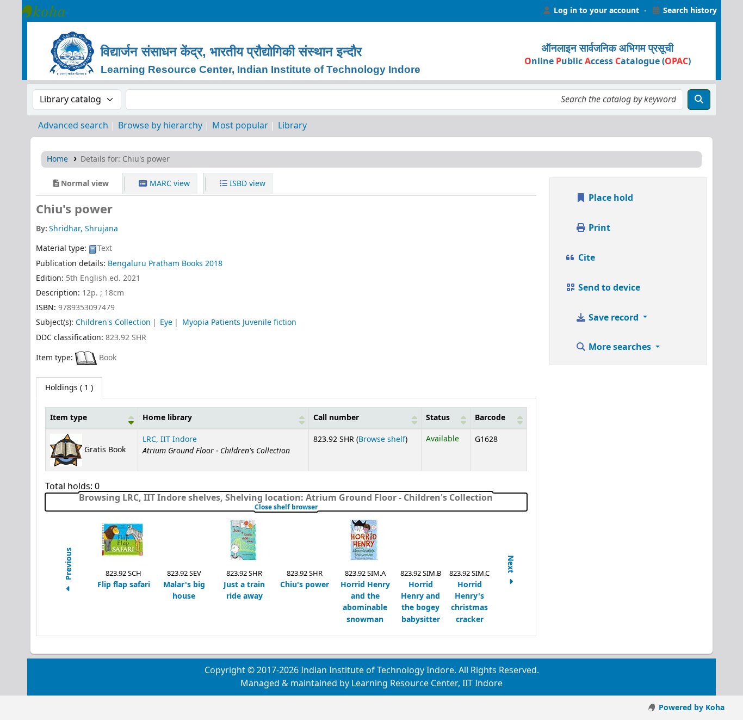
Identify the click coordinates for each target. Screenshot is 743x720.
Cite (585, 257)
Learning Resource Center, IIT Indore (49, 11)
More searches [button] (619, 347)
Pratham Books (175, 263)
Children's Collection (113, 322)
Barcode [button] (490, 417)
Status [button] (438, 417)
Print (598, 228)
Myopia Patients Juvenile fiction (239, 322)
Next (510, 565)
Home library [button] (167, 417)
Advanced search (73, 125)
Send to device (608, 287)
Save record (613, 317)
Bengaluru (127, 263)
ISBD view (246, 183)
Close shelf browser (320, 507)
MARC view (168, 183)
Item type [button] (68, 417)
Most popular (240, 125)
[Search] (699, 99)
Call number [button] (336, 417)
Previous (69, 564)
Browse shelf (381, 439)
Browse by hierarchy (160, 125)
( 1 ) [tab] (69, 387)
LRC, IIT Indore (170, 439)
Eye (166, 322)
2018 (213, 263)
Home (57, 159)
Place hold (609, 198)
